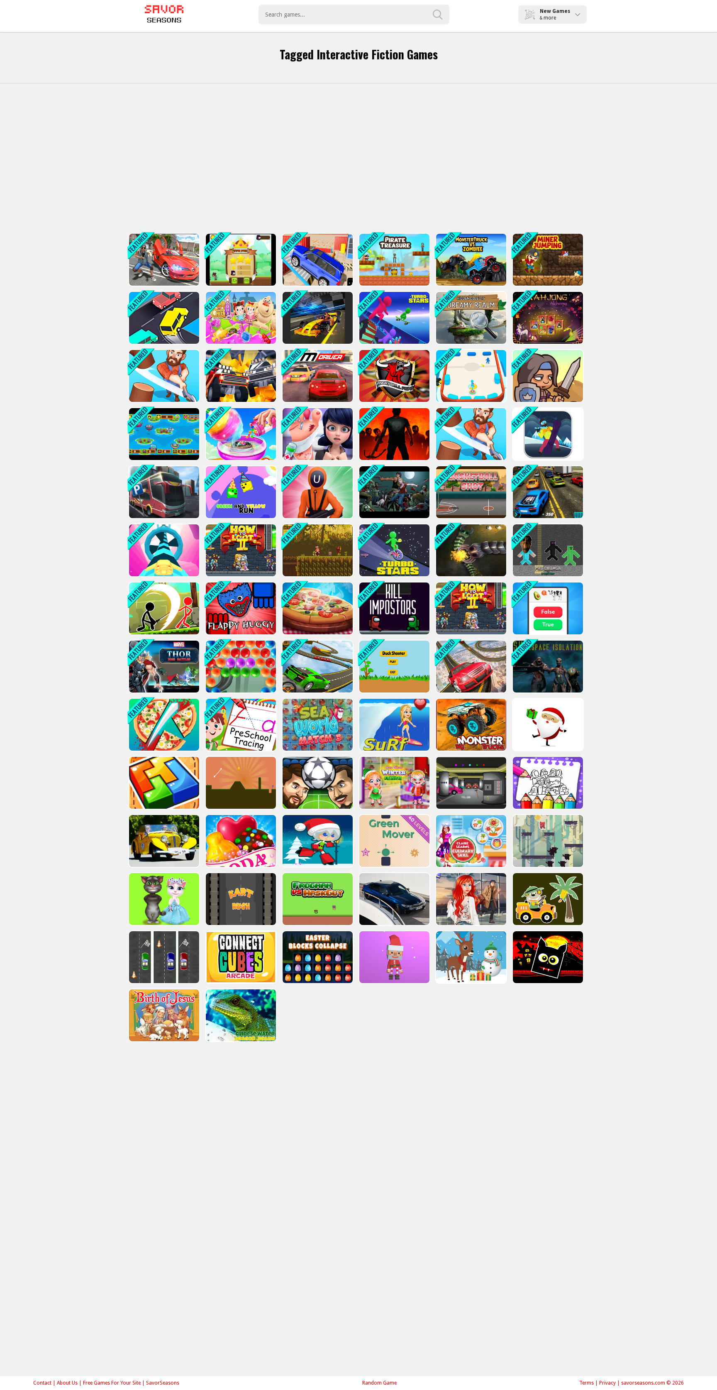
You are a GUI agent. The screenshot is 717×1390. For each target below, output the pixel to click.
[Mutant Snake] (470, 550)
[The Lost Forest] (317, 550)
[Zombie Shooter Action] (393, 434)
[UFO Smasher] (163, 434)
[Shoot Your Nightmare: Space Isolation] (547, 666)
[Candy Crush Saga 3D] (240, 318)
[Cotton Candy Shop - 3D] (240, 434)
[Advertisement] (358, 158)
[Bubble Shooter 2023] (240, 666)
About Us (67, 1383)
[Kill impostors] (393, 608)
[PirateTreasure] (393, 259)
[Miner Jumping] (547, 259)
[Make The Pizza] (317, 608)
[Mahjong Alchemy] (547, 318)
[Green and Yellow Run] (240, 492)
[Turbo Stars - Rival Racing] (393, 318)
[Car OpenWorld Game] (547, 492)
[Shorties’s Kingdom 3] (547, 376)
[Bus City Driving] (163, 492)
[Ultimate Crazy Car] (317, 666)
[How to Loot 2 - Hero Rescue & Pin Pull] (240, 550)
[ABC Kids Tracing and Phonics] (240, 724)
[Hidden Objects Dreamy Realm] (470, 318)
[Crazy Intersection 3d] (163, 318)
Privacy (607, 1383)
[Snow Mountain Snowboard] (547, 434)
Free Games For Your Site (112, 1383)
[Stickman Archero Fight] (163, 608)
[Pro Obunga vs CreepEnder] (547, 550)
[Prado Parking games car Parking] (317, 259)
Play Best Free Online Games (164, 14)
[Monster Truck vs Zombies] (470, 259)
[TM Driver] (317, 376)
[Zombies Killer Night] (393, 492)
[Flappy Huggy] (240, 608)
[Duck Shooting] (393, 666)
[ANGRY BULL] (393, 376)
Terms (586, 1383)
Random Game (379, 1383)
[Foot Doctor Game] (317, 434)
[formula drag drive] (317, 318)
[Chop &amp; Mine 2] (470, 434)
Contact (42, 1383)
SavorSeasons (162, 1383)
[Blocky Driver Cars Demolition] (240, 376)
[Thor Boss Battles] (163, 666)
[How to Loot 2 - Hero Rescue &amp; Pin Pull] (470, 608)
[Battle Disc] (470, 376)
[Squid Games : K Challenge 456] (317, 492)
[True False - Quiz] (547, 608)
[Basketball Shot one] (470, 492)
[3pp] (470, 666)
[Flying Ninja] (240, 259)
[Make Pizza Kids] (163, 724)
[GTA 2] (163, 259)
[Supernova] (163, 550)
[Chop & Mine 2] (163, 376)
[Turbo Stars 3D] (393, 550)
